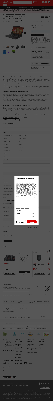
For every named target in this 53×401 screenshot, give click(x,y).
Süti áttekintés (27, 208)
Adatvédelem (18, 208)
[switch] (33, 213)
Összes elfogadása (32, 221)
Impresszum (22, 208)
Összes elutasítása (21, 221)
